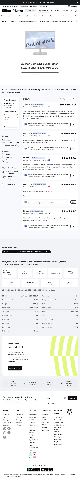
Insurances (32, 422)
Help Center (19, 417)
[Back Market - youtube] (4, 432)
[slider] (4, 145)
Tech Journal (45, 414)
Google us (11, 361)
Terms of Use (58, 417)
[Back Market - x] (4, 437)
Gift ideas (45, 427)
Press (5, 417)
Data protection (59, 434)
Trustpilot (6, 425)
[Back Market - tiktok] (9, 428)
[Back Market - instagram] (4, 428)
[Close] (77, 2)
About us (6, 414)
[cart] (76, 11)
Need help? (55, 11)
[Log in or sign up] (71, 11)
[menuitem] (27, 16)
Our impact (6, 420)
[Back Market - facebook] (9, 432)
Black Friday (45, 430)
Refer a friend (33, 414)
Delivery (18, 420)
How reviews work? (11, 127)
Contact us (19, 414)
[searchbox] (32, 10)
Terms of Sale (58, 420)
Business (65, 11)
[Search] (26, 10)
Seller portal (32, 442)
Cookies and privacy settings (58, 429)
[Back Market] (12, 10)
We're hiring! (7, 423)
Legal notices (58, 442)
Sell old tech (32, 425)
